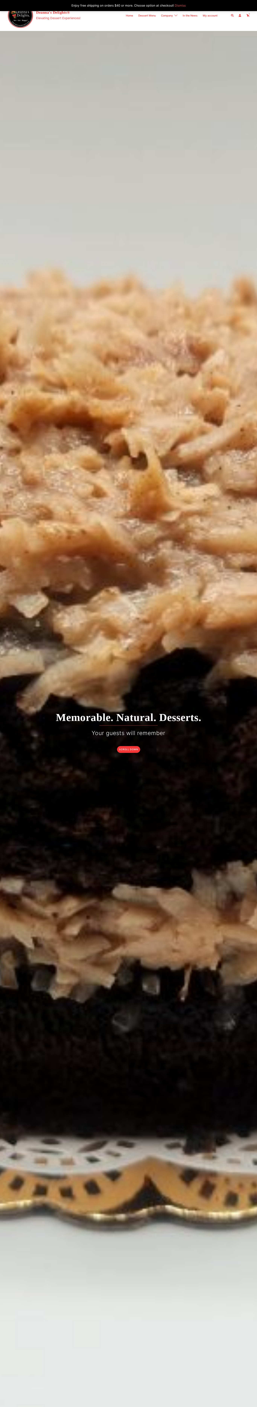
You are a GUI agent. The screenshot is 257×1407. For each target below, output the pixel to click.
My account (210, 15)
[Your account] (240, 15)
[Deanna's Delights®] (20, 15)
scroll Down (128, 749)
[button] (232, 15)
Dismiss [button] (180, 5)
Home (129, 15)
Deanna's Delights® (53, 12)
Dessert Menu (147, 15)
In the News (190, 15)
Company (167, 15)
